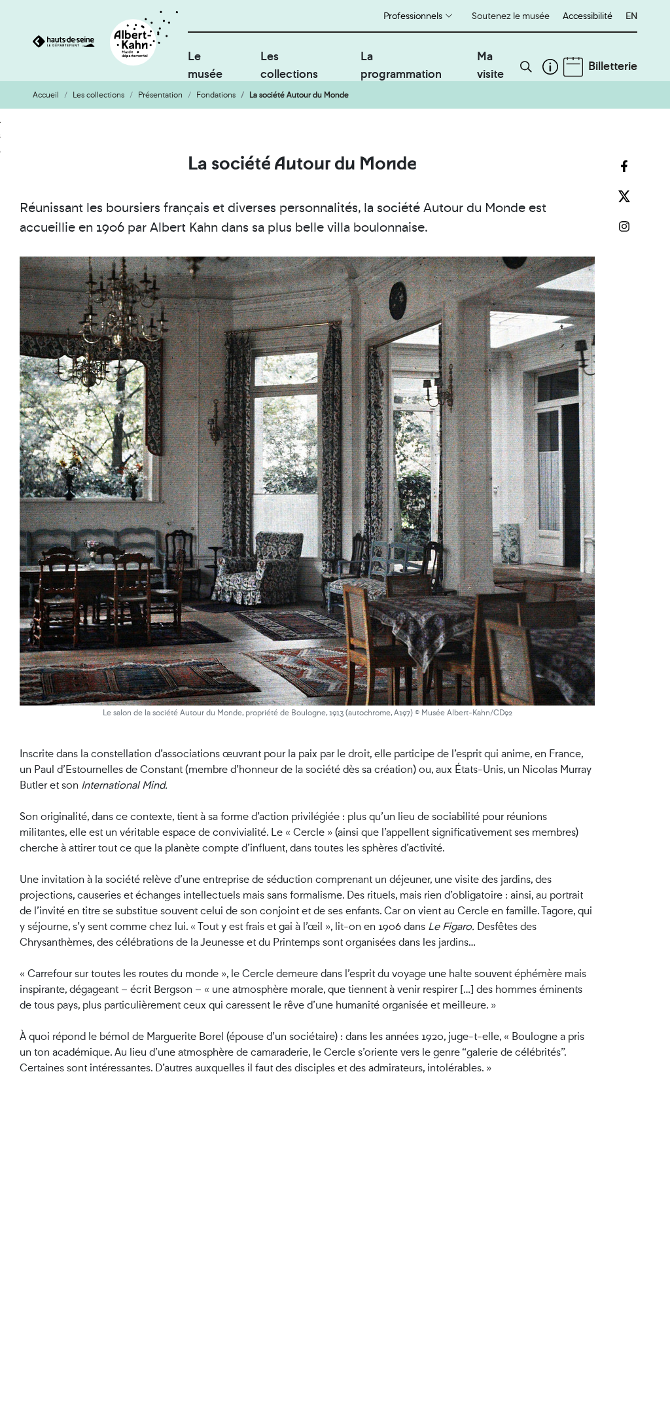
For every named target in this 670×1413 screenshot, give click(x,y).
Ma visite (490, 64)
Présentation (160, 95)
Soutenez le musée (511, 16)
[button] (526, 67)
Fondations (216, 95)
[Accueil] (110, 41)
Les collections (289, 64)
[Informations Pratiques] (550, 67)
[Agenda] (573, 67)
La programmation (401, 64)
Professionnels (412, 16)
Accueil (46, 95)
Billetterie (612, 65)
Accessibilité (587, 16)
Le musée (205, 64)
